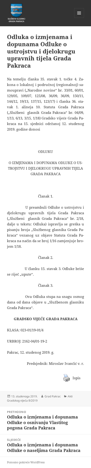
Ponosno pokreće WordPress (26, 462)
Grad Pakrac (53, 396)
